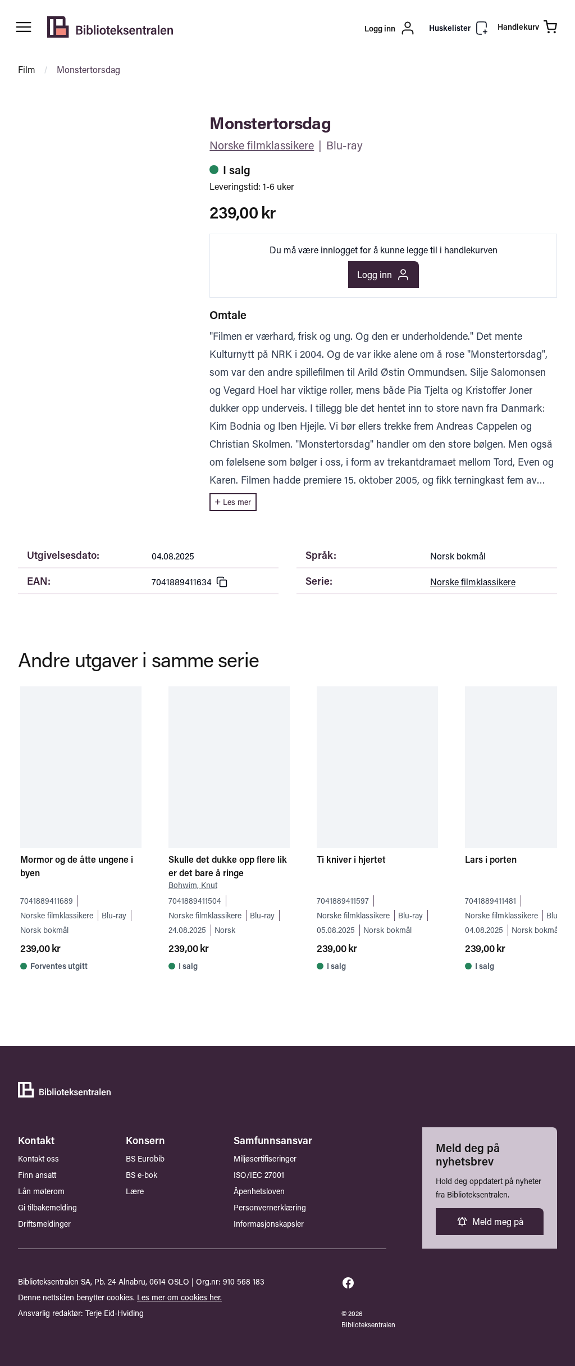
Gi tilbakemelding (47, 1207)
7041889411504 (194, 900)
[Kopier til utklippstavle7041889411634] (221, 582)
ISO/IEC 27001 (259, 1174)
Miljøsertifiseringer (265, 1158)
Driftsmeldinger (44, 1223)
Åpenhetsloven (259, 1191)
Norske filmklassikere (261, 145)
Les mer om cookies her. (179, 1297)
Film (26, 69)
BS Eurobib (145, 1158)
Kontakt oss (38, 1158)
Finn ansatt (37, 1174)
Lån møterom (41, 1191)
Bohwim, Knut (192, 885)
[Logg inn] (325, 28)
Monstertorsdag (88, 69)
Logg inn (374, 274)
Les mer (237, 502)
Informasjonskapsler (269, 1223)
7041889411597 (343, 900)
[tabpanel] (96, 119)
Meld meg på (497, 1221)
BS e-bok (141, 1174)
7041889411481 (490, 900)
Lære (135, 1191)
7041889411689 (46, 900)
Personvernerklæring (270, 1207)
